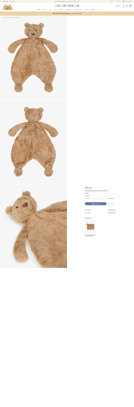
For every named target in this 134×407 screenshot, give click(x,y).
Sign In (13, 1)
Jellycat (88, 187)
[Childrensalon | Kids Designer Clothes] (7, 7)
